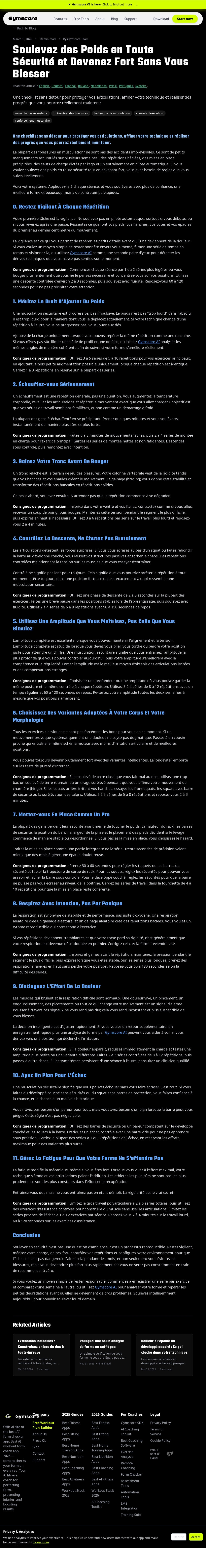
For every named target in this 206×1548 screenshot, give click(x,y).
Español (70, 86)
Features (60, 19)
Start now (185, 19)
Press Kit (39, 1440)
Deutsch (57, 86)
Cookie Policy (160, 1440)
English (44, 86)
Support (130, 19)
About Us (40, 1434)
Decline (179, 1537)
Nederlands (99, 86)
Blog (114, 19)
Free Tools (81, 19)
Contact (38, 1453)
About (100, 19)
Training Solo (131, 1515)
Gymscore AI (81, 252)
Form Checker (131, 1474)
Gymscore (22, 18)
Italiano (83, 86)
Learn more (41, 1542)
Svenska (141, 86)
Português (126, 86)
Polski (113, 86)
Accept (195, 1537)
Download (161, 19)
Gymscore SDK (132, 1423)
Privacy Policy (160, 1423)
